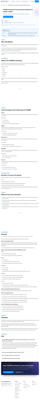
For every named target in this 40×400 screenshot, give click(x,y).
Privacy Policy (25, 384)
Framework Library (25, 1)
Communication (17, 386)
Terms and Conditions (26, 386)
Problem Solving (17, 384)
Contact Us (25, 387)
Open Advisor (18, 372)
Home (14, 1)
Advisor (18, 1)
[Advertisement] (20, 96)
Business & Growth (18, 390)
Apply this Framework (8, 16)
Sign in (32, 1)
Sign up (37, 1)
